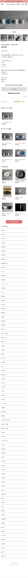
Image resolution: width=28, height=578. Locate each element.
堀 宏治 (3, 267)
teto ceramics (4, 440)
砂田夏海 (3, 473)
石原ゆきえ (3, 436)
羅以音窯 (3, 312)
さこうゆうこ (3, 535)
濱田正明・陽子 (4, 263)
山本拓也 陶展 (4, 424)
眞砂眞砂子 (3, 308)
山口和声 (3, 378)
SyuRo (2, 292)
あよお (2, 506)
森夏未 (2, 552)
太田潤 (2, 230)
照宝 (2, 366)
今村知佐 (3, 448)
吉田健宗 (3, 279)
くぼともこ (3, 234)
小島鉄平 (3, 477)
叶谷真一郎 (3, 556)
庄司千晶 (3, 465)
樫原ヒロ (3, 527)
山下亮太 (3, 304)
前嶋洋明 (3, 453)
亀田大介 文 (4, 337)
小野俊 (2, 514)
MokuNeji (3, 288)
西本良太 (3, 255)
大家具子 (3, 399)
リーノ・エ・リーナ (4, 284)
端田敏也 (3, 539)
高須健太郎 (3, 246)
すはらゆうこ (4, 486)
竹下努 (2, 391)
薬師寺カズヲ (4, 275)
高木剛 (2, 329)
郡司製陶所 (3, 519)
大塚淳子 (3, 543)
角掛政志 (3, 502)
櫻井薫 (2, 531)
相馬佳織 (3, 407)
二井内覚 (3, 387)
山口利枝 (3, 481)
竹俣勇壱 (3, 325)
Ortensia (3, 547)
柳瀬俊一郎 (3, 374)
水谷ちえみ (3, 461)
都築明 (2, 317)
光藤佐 (2, 350)
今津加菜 (3, 523)
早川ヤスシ (3, 358)
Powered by (12, 564)
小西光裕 (3, 242)
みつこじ (3, 271)
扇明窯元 (3, 296)
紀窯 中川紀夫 (4, 333)
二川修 (2, 444)
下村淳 (2, 383)
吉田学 (2, 354)
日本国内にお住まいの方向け (14, 93)
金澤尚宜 (3, 321)
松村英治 (3, 370)
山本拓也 (3, 345)
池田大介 (3, 432)
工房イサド (3, 238)
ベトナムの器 (4, 403)
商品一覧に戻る (14, 222)
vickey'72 (3, 469)
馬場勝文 (3, 259)
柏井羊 (2, 498)
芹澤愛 (2, 457)
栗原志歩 (3, 510)
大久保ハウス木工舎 (5, 420)
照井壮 (2, 490)
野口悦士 (3, 395)
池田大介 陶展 (4, 428)
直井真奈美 (3, 411)
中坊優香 (3, 362)
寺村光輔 (3, 251)
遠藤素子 (3, 415)
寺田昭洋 (3, 300)
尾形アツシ (3, 341)
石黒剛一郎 (3, 494)
